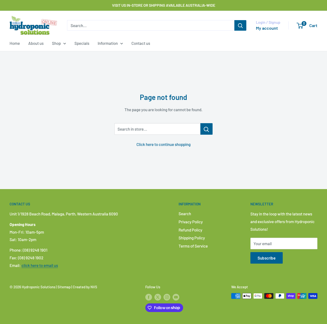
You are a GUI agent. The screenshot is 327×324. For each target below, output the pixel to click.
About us (36, 43)
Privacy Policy (191, 221)
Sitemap (64, 287)
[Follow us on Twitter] (157, 296)
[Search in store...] (206, 129)
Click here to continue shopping (163, 144)
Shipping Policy (192, 237)
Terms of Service (193, 245)
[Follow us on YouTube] (176, 296)
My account (267, 28)
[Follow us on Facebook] (148, 296)
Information (108, 43)
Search (185, 213)
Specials (81, 43)
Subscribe (267, 257)
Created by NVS (85, 287)
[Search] (240, 25)
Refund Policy (190, 229)
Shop (56, 43)
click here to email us (40, 265)
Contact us (140, 43)
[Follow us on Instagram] (167, 296)
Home (15, 43)
